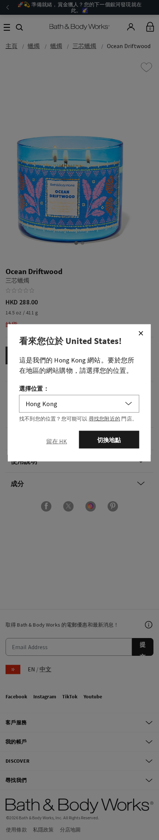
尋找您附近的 (104, 418)
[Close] (141, 333)
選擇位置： (34, 388)
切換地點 (109, 439)
